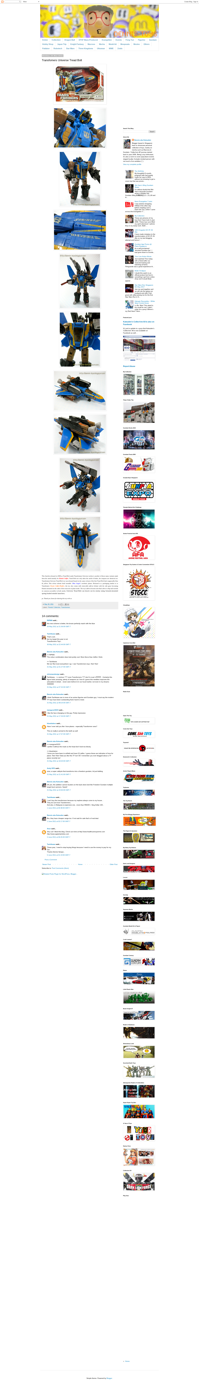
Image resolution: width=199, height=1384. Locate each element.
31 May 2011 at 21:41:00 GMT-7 (59, 774)
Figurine (141, 40)
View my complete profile (132, 164)
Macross (91, 44)
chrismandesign (53, 674)
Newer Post (46, 864)
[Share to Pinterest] (68, 604)
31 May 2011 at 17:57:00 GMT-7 (59, 734)
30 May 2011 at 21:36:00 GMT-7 (59, 626)
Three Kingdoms (85, 48)
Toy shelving (139, 171)
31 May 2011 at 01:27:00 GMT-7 (59, 667)
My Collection (139, 216)
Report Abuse (129, 366)
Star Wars (70, 48)
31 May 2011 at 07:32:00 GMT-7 (59, 687)
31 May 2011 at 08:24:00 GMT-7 (59, 703)
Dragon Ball (69, 40)
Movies (136, 44)
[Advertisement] (139, 89)
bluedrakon (51, 723)
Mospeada (125, 44)
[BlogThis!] (61, 604)
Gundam (153, 40)
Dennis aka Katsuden (55, 652)
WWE (111, 48)
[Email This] (59, 604)
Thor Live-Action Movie (143, 256)
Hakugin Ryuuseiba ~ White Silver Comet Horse (145, 302)
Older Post (113, 864)
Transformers (65, 607)
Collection (56, 40)
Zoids (119, 48)
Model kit (113, 44)
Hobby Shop (47, 44)
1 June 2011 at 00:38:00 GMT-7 (58, 808)
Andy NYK (51, 768)
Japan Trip (61, 44)
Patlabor (46, 48)
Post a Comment (51, 860)
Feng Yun (130, 40)
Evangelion (107, 40)
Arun (49, 829)
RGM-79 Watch (140, 271)
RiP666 (49, 620)
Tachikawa (51, 634)
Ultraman (101, 48)
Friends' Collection (54, 607)
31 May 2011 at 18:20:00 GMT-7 (59, 761)
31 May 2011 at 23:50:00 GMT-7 (59, 790)
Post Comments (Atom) (60, 868)
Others (146, 44)
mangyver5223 (52, 710)
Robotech (58, 48)
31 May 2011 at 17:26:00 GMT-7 (59, 716)
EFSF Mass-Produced (88, 40)
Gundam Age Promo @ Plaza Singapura (143, 245)
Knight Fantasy (77, 44)
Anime (45, 40)
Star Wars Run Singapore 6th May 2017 (144, 286)
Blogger (109, 1378)
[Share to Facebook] (66, 604)
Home (80, 864)
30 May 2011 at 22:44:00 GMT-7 (59, 644)
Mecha (102, 44)
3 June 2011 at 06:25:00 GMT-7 (58, 837)
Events (119, 40)
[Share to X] (64, 604)
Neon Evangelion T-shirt (143, 201)
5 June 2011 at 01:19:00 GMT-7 (58, 855)
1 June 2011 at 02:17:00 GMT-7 (58, 821)
